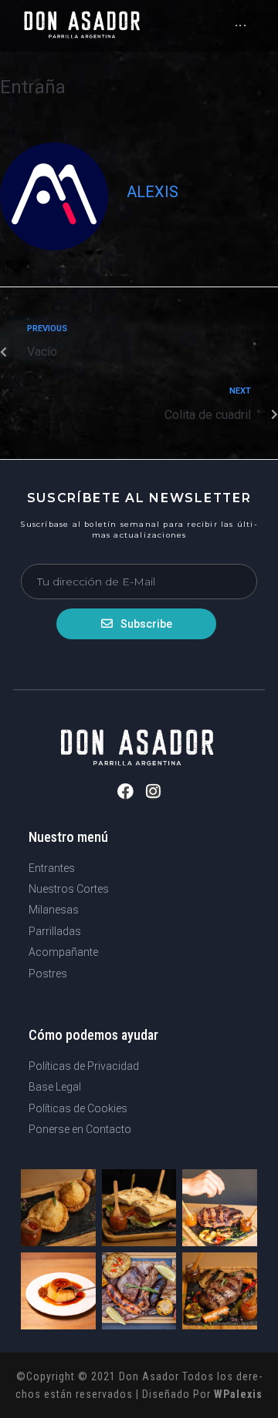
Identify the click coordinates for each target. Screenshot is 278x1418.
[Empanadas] (58, 1207)
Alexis (152, 192)
